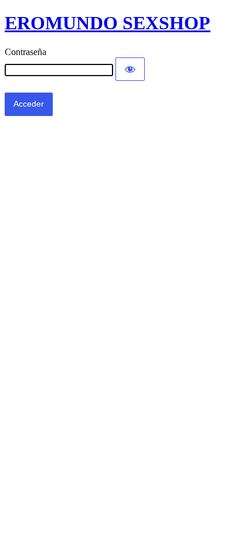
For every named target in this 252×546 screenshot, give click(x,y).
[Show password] (130, 69)
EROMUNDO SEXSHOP (107, 22)
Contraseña (25, 52)
